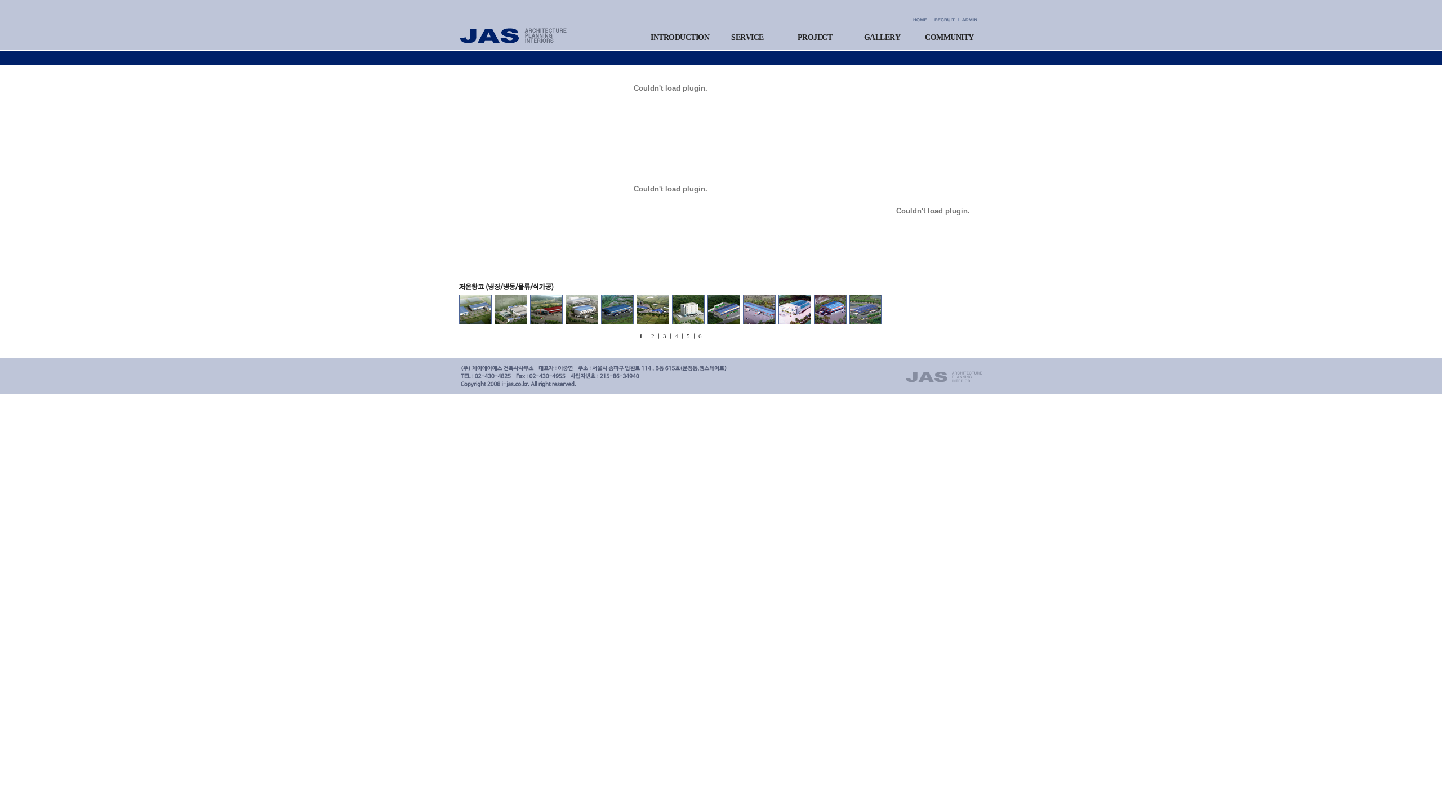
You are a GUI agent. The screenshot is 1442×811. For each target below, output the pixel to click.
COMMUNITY (949, 37)
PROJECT (815, 37)
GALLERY (882, 37)
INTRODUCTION (680, 37)
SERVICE (747, 37)
